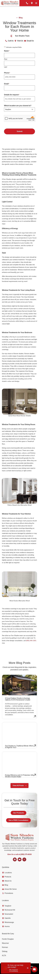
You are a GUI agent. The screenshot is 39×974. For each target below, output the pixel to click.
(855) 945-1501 (31, 640)
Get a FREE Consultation (18, 820)
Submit (19, 131)
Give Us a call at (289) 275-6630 (19, 854)
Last (5, 67)
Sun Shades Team (22, 36)
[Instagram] (24, 859)
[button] (36, 3)
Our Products (18, 813)
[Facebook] (15, 859)
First (5, 59)
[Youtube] (19, 859)
